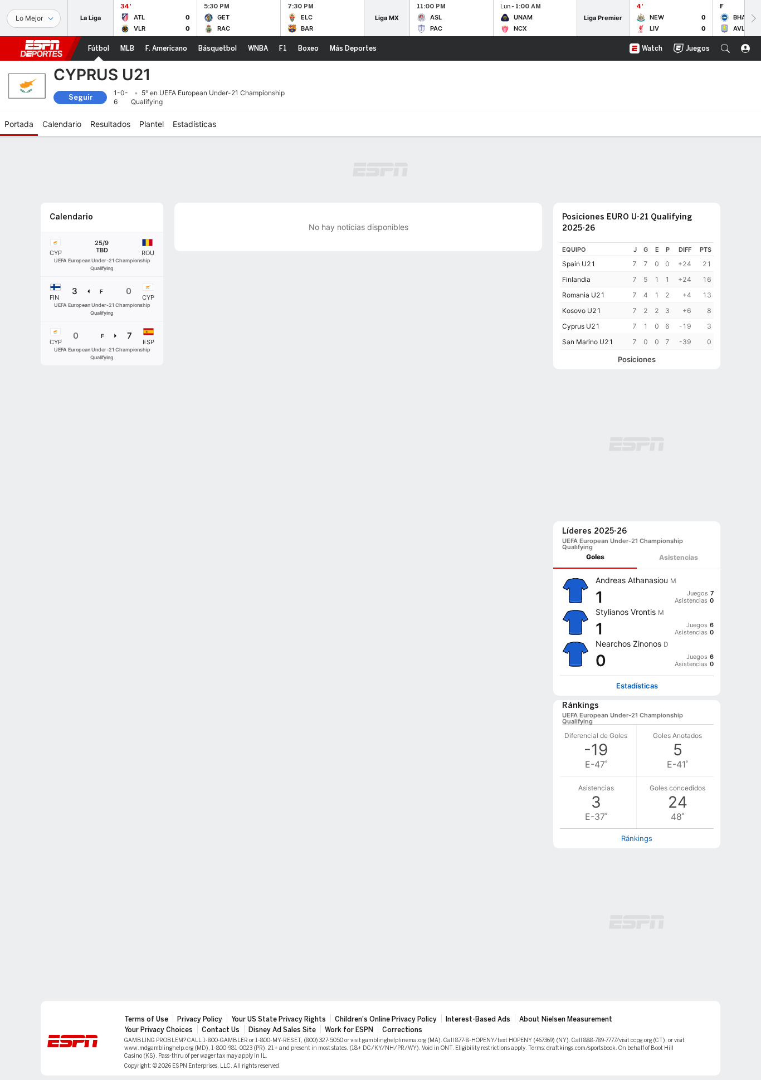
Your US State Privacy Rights (278, 1019)
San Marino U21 (587, 342)
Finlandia (576, 279)
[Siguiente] (752, 18)
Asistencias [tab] (678, 557)
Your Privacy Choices (158, 1030)
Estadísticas (637, 686)
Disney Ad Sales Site (282, 1030)
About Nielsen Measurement (565, 1019)
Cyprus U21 (581, 326)
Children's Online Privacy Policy (386, 1019)
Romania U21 (583, 295)
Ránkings (636, 838)
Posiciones (637, 359)
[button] (725, 48)
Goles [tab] (595, 557)
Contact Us (221, 1030)
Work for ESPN (349, 1030)
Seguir (80, 97)
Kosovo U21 (581, 310)
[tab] (595, 557)
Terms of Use (146, 1019)
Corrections (402, 1030)
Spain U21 (579, 264)
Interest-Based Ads (478, 1019)
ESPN (41, 48)
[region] (637, 296)
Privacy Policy (199, 1019)
